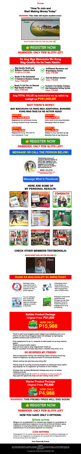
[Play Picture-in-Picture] (51, 271)
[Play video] (40, 28)
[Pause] (28, 271)
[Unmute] (30, 271)
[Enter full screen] (53, 271)
